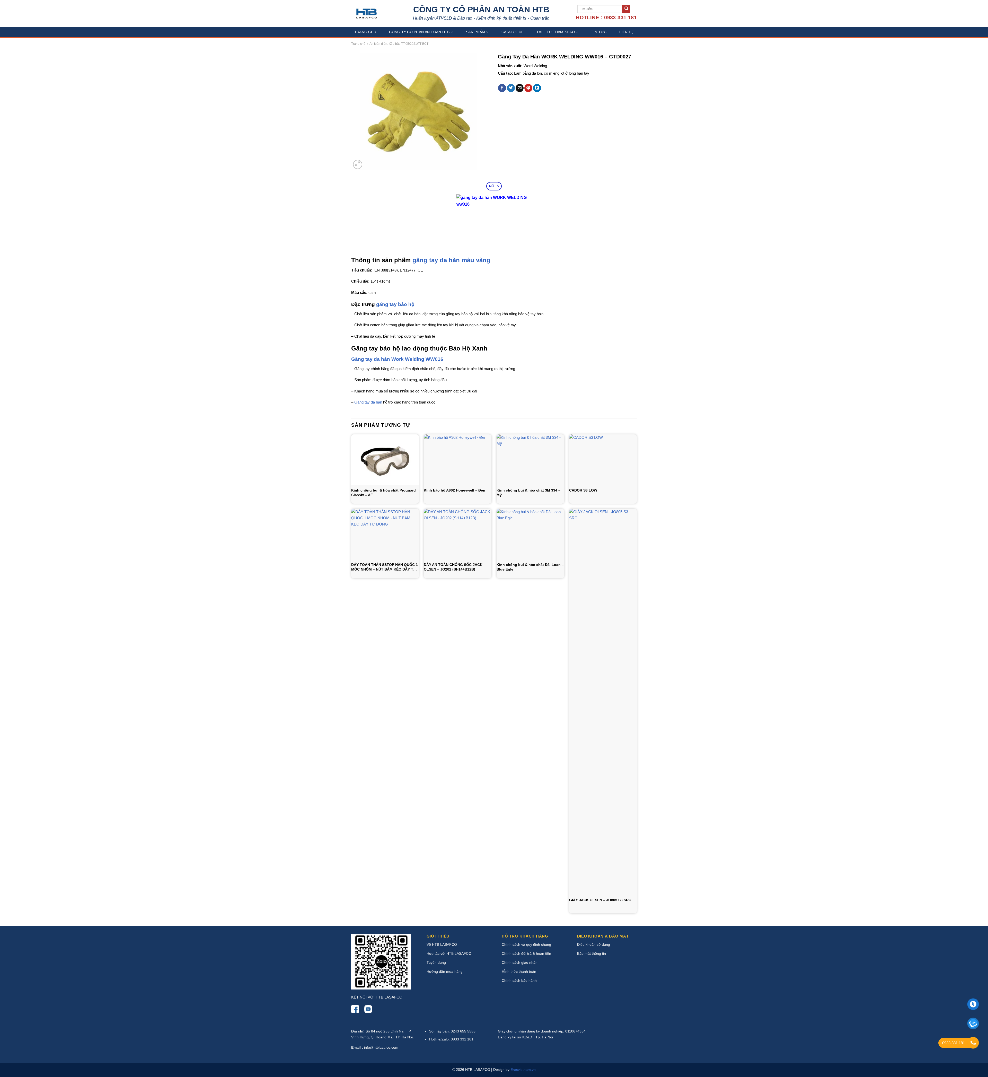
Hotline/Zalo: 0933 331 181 (451, 1039)
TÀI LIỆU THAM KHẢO (555, 32)
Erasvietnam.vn (523, 1069)
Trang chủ (365, 32)
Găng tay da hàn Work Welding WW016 (397, 359)
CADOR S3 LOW (583, 490)
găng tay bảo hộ (395, 304)
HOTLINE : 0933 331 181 (606, 17)
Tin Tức (598, 32)
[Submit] (626, 9)
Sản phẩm (475, 32)
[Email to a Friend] (520, 88)
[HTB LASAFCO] (366, 13)
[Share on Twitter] (511, 88)
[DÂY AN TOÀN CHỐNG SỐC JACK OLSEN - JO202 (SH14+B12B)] (457, 534)
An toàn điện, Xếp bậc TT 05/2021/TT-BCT (398, 44)
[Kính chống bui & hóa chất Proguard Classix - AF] (385, 459)
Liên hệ (626, 32)
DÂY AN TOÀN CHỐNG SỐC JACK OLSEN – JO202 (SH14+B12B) (453, 567)
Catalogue (512, 32)
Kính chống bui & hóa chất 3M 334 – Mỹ (528, 492)
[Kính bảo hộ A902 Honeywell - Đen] (457, 459)
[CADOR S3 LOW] (603, 459)
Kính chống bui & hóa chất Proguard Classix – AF (383, 492)
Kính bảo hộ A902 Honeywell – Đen (454, 490)
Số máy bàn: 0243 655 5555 (452, 1031)
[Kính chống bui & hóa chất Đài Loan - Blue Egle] (530, 534)
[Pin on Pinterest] (528, 88)
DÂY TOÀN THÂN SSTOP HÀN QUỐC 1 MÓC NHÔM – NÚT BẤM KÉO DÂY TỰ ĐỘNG (384, 567)
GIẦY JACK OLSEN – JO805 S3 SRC (600, 900)
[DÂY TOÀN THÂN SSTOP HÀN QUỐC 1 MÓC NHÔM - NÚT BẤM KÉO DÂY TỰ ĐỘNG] (385, 534)
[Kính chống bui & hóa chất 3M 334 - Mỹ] (530, 459)
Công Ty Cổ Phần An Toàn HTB (419, 32)
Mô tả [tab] (494, 186)
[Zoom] (357, 164)
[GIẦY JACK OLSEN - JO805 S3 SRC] (603, 702)
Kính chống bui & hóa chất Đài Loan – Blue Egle (530, 567)
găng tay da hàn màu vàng (451, 260)
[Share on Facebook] (502, 88)
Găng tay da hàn (368, 402)
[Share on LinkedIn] (537, 88)
